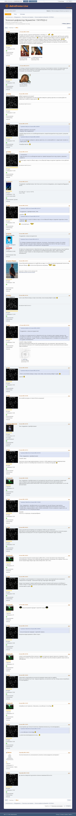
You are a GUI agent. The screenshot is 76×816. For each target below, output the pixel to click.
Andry (9, 94)
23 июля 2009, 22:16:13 (23, 181)
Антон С (9, 181)
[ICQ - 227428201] (6, 114)
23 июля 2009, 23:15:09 (23, 395)
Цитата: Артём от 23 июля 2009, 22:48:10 (30, 328)
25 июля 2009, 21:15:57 (23, 703)
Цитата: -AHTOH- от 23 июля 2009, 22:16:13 (30, 208)
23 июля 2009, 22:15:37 (23, 151)
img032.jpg (24, 359)
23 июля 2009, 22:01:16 (24, 65)
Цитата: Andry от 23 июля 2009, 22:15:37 (30, 216)
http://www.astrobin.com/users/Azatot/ (27, 272)
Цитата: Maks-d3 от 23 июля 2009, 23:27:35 (30, 453)
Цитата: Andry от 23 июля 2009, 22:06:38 (30, 126)
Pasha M (9, 478)
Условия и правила (64, 814)
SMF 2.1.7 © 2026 (7, 814)
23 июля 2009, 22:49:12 (23, 260)
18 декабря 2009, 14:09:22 (24, 752)
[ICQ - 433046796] (6, 441)
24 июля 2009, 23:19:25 (23, 625)
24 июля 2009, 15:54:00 (23, 478)
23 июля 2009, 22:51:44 (23, 295)
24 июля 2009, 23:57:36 (23, 653)
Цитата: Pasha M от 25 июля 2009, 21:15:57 (30, 728)
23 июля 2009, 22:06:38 (23, 93)
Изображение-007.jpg (37, 57)
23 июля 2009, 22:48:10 (23, 233)
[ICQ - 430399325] (6, 490)
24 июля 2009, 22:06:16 (23, 555)
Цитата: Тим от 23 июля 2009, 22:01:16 (30, 239)
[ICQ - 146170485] (6, 284)
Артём (9, 233)
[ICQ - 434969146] (6, 50)
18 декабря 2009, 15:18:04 (24, 773)
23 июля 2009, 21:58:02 (24, 31)
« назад (64, 23)
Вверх (6, 800)
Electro (9, 752)
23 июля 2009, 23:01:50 (24, 325)
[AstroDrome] (6, 253)
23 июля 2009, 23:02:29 (23, 367)
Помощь (57, 814)
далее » (68, 23)
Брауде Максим (12, 424)
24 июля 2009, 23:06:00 (23, 604)
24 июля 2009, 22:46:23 (23, 576)
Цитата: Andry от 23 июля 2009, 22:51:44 (30, 370)
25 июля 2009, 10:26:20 (23, 675)
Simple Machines (14, 814)
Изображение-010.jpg (25, 83)
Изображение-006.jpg (25, 57)
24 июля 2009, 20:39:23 (23, 527)
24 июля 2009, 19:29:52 (23, 499)
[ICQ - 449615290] (6, 198)
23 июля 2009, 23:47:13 (23, 450)
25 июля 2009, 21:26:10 (23, 724)
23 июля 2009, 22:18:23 (23, 205)
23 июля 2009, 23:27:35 (23, 423)
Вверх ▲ (70, 814)
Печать (69, 27)
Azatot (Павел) (11, 261)
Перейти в (47, 806)
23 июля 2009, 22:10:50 (23, 123)
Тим (8, 32)
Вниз (6, 27)
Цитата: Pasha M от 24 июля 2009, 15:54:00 (30, 502)
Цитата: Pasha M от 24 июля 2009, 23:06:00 (30, 628)
